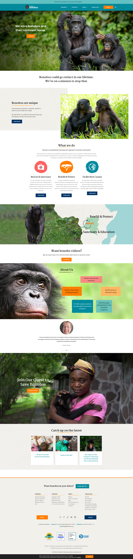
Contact (70, 506)
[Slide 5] (70, 350)
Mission (70, 497)
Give (108, 7)
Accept (89, 556)
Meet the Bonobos (40, 497)
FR (115, 7)
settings (79, 557)
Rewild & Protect (56, 500)
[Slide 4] (68, 350)
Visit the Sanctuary (73, 502)
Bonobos (64, 7)
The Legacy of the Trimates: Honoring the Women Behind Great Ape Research (91, 458)
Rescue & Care (56, 499)
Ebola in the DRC (66, 455)
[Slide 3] (66, 350)
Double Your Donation (91, 507)
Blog (69, 500)
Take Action (95, 7)
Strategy (74, 7)
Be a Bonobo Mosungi (90, 504)
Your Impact (71, 504)
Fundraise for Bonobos (91, 506)
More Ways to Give (90, 509)
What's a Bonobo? (40, 499)
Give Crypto (88, 500)
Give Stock (88, 502)
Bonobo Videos (39, 500)
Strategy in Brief (56, 497)
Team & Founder (72, 499)
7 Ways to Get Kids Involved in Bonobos (42, 456)
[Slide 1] (62, 350)
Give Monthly (88, 499)
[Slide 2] (64, 350)
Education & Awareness (58, 502)
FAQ (36, 504)
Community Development (58, 504)
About (84, 7)
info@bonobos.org (67, 526)
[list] (66, 334)
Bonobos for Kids (39, 502)
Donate (87, 497)
